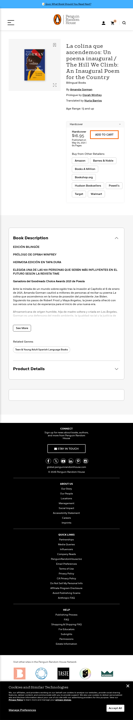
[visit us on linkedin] (70, 461)
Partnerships (66, 539)
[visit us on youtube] (63, 461)
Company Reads (66, 554)
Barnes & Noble (103, 161)
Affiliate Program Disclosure (66, 588)
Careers (66, 518)
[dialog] (66, 700)
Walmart (96, 194)
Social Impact (66, 508)
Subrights (66, 634)
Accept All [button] (115, 708)
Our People (66, 493)
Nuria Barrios (93, 101)
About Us (66, 484)
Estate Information (66, 644)
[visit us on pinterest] (78, 461)
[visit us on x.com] (56, 461)
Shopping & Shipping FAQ (66, 624)
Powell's (114, 186)
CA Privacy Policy (66, 578)
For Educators (66, 629)
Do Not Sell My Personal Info (66, 583)
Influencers (66, 549)
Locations (66, 498)
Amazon (80, 161)
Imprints (66, 522)
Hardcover (95, 124)
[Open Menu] (10, 22)
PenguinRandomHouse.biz (66, 559)
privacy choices (63, 699)
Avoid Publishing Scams (66, 593)
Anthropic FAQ (66, 598)
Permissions (66, 639)
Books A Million (85, 169)
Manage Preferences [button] (22, 710)
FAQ (66, 619)
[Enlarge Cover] (54, 85)
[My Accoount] (103, 23)
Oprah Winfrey (92, 95)
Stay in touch (68, 449)
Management (66, 503)
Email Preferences (66, 564)
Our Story (66, 488)
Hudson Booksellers (88, 186)
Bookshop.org (84, 177)
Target (79, 194)
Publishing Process (66, 614)
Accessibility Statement (66, 513)
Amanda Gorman (81, 89)
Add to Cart (104, 135)
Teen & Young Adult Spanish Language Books (41, 349)
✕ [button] (128, 686)
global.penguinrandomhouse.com (66, 467)
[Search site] (124, 22)
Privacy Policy (66, 573)
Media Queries (66, 544)
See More (22, 328)
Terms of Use (66, 568)
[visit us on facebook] (48, 461)
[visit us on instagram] (85, 461)
